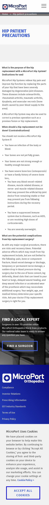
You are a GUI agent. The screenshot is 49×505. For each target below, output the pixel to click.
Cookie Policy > (25, 480)
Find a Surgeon (20, 346)
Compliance (8, 387)
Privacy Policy (9, 419)
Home (5, 14)
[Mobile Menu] (42, 6)
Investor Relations (11, 394)
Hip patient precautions (25, 14)
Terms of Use (8, 412)
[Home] (14, 6)
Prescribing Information (14, 400)
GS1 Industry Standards (14, 406)
